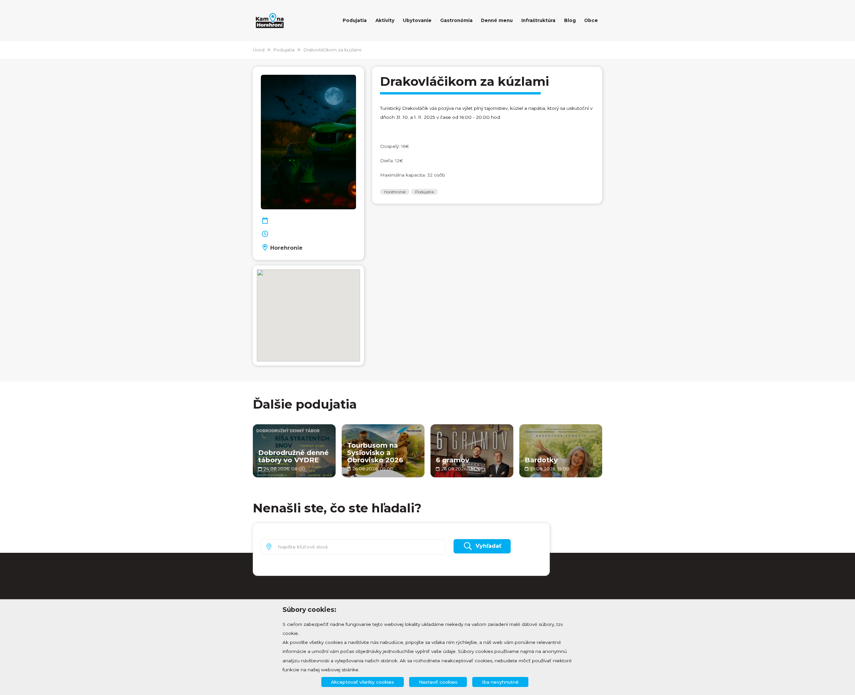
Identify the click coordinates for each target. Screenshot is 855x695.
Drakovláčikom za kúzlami (332, 49)
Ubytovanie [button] (417, 20)
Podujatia (284, 49)
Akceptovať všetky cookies (362, 682)
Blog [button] (570, 20)
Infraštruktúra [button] (538, 20)
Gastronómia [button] (456, 20)
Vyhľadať (488, 546)
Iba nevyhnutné (500, 682)
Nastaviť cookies (438, 682)
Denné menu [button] (497, 20)
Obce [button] (591, 20)
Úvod (259, 49)
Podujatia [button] (355, 20)
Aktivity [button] (384, 20)
